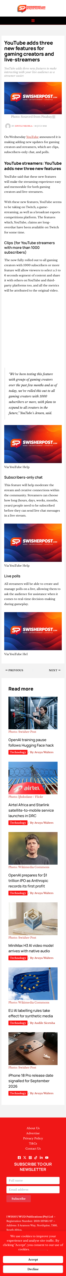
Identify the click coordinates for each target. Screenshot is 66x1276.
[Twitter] (24, 1157)
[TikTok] (35, 1157)
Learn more (38, 1249)
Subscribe (19, 1198)
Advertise (33, 1133)
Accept (33, 1259)
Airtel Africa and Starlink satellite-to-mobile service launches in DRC (31, 810)
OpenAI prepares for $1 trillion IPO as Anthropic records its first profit (28, 880)
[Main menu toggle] (33, 21)
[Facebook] (19, 1157)
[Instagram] (30, 1157)
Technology (18, 752)
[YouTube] (46, 1157)
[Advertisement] (33, 330)
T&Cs (33, 1143)
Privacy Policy (33, 1138)
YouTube (32, 137)
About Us (33, 1128)
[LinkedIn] (41, 1157)
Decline (33, 1269)
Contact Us (33, 1148)
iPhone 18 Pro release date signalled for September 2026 (30, 1081)
